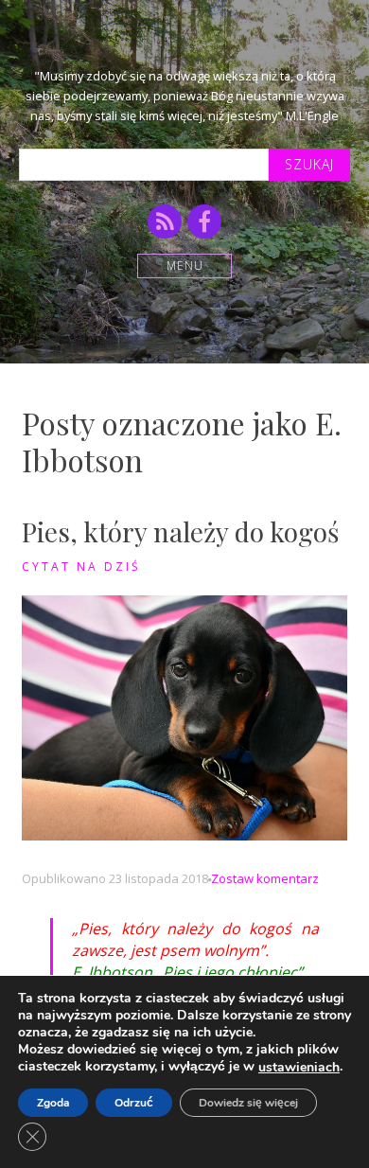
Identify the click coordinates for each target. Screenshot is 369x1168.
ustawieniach (299, 1067)
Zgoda (53, 1102)
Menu (185, 265)
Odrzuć (133, 1102)
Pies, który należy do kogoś (181, 531)
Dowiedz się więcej (248, 1102)
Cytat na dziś (81, 566)
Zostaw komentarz (265, 878)
